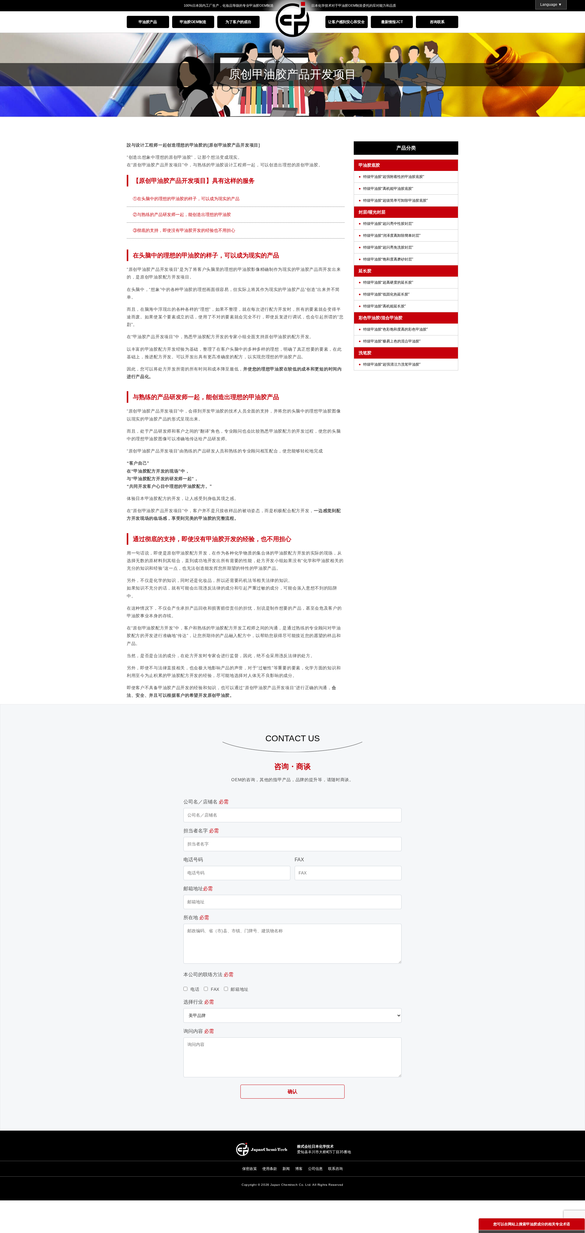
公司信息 (315, 1169)
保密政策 (249, 1169)
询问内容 (198, 1031)
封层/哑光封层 (372, 212)
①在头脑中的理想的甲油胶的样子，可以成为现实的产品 (186, 198)
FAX (299, 859)
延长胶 (365, 270)
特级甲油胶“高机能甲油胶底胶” (388, 188)
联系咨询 (335, 1169)
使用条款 (269, 1169)
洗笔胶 (365, 352)
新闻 (286, 1169)
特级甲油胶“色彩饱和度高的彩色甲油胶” (395, 329)
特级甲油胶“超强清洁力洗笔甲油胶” (391, 364)
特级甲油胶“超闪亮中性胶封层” (388, 223)
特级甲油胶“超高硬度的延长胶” (388, 282)
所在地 (196, 917)
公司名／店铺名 (206, 801)
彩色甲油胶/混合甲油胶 (380, 317)
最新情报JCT (392, 22)
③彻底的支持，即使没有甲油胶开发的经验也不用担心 (184, 230)
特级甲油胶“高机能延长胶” (384, 306)
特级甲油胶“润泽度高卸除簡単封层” (391, 235)
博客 (299, 1169)
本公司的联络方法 (208, 974)
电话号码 (193, 859)
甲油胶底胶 (369, 165)
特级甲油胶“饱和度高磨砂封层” (388, 259)
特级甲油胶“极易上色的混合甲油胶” (391, 341)
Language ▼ (551, 4)
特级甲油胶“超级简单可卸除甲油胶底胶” (395, 200)
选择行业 (198, 1001)
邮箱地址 (198, 888)
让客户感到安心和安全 (346, 22)
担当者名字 (201, 830)
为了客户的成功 (238, 22)
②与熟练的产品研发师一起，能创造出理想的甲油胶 (182, 214)
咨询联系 (437, 22)
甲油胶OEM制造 (193, 22)
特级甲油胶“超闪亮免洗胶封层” (388, 247)
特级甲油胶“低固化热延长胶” (386, 294)
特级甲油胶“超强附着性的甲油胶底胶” (393, 177)
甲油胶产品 (148, 22)
